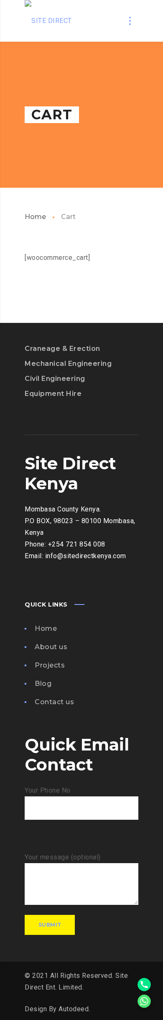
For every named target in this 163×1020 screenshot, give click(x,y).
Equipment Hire (53, 394)
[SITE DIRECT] (48, 21)
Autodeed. (73, 1009)
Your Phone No (48, 790)
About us (51, 647)
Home (35, 217)
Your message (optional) (63, 857)
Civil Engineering (55, 379)
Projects (50, 665)
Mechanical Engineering (68, 364)
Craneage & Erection (62, 349)
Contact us (54, 702)
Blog (43, 684)
